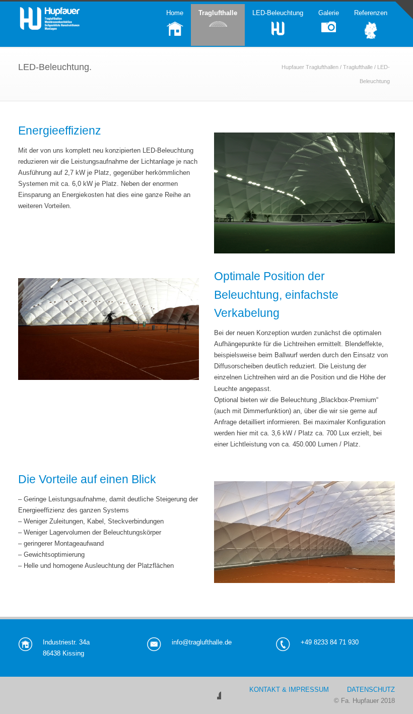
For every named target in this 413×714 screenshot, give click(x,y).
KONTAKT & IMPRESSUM (289, 689)
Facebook (211, 689)
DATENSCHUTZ (371, 689)
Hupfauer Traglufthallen (310, 67)
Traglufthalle (358, 67)
